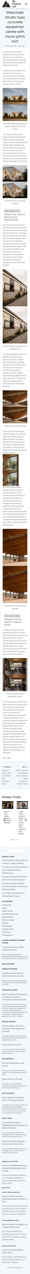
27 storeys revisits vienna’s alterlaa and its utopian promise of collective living (15, 870)
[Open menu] (26, 4)
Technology (6, 932)
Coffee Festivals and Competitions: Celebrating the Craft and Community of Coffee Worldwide (14, 997)
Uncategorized (7, 935)
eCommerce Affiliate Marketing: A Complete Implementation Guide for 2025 (14, 1168)
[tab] (11, 839)
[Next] (25, 820)
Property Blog (7, 926)
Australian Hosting (9, 1246)
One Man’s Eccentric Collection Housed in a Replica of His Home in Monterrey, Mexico (15, 886)
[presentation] (7, 805)
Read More (6, 1188)
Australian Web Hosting (10, 1220)
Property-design (8, 929)
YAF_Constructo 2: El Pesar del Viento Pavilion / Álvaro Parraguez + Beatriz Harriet (22, 775)
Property (5, 923)
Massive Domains (9, 969)
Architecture (9, 8)
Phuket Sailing (8, 1021)
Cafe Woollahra (9, 990)
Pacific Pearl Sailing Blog (11, 1192)
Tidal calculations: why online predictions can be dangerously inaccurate (13, 1028)
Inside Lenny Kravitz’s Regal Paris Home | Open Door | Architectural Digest (22, 822)
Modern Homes (20, 8)
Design (4, 908)
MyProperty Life (11, 46)
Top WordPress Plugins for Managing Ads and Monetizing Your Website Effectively (15, 1125)
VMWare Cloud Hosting (10, 1161)
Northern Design (8, 920)
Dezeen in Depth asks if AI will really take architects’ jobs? (7, 775)
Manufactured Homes (10, 914)
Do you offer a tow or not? (11, 1045)
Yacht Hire (7, 1118)
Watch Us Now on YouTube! (12, 1079)
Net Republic (8, 1059)
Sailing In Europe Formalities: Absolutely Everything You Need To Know (15, 1199)
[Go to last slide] (4, 820)
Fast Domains (8, 1093)
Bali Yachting (8, 964)
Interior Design (7, 911)
